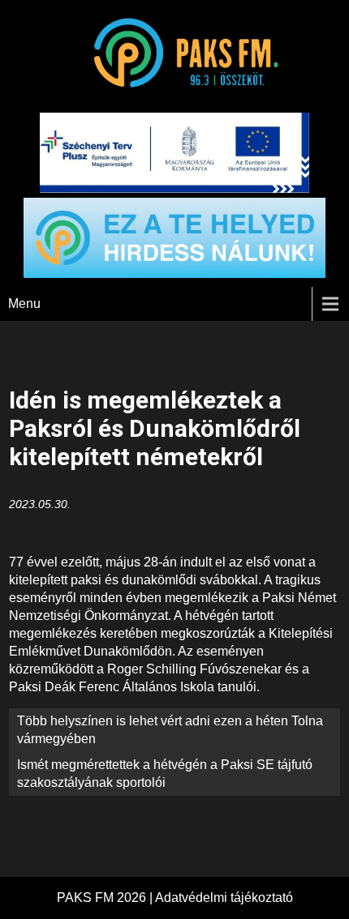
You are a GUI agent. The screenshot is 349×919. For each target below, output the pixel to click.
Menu (24, 303)
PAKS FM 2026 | (106, 897)
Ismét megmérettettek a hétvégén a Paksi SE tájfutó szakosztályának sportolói (164, 773)
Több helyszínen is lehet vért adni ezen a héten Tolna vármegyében (170, 730)
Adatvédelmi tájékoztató (224, 897)
